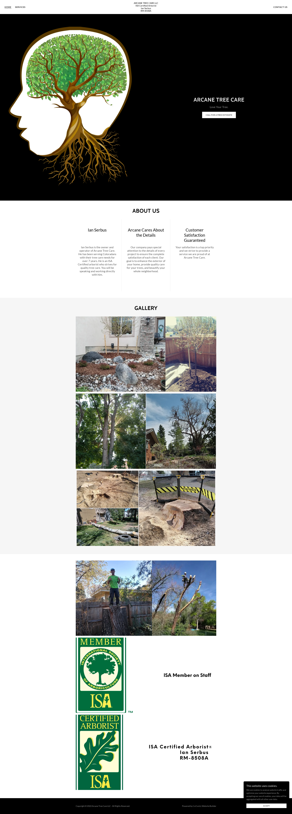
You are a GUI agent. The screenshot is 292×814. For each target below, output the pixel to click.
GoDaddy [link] (197, 806)
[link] (146, 11)
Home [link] (8, 7)
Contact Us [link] (280, 7)
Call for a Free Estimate (219, 115)
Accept (266, 806)
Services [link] (20, 7)
